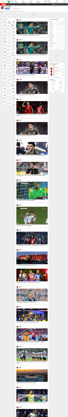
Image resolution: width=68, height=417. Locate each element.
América (51, 22)
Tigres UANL (52, 42)
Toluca (51, 28)
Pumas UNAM (52, 36)
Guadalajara (52, 26)
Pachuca (51, 40)
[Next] (67, 1)
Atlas (51, 25)
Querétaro (51, 29)
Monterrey (51, 33)
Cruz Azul (51, 35)
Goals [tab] (53, 65)
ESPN (4, 4)
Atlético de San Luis (53, 43)
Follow (7, 8)
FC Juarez (51, 46)
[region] (57, 34)
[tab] (53, 66)
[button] (64, 4)
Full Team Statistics (57, 77)
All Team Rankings (57, 91)
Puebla (51, 32)
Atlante (51, 39)
